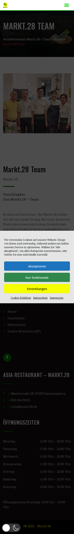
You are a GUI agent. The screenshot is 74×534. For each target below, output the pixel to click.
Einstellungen (37, 289)
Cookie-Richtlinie (21, 297)
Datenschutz (40, 297)
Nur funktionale (37, 277)
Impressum (56, 297)
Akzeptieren (37, 266)
